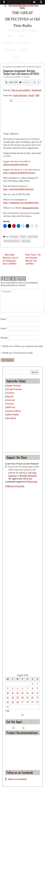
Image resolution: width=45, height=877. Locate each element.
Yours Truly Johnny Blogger (13, 76)
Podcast (38, 67)
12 (18, 693)
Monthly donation (28, 475)
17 (8, 697)
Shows (6, 42)
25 (13, 702)
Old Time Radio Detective (12, 241)
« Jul (7, 710)
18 (13, 697)
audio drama (14, 237)
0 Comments (26, 76)
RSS (37, 95)
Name (4, 319)
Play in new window (21, 90)
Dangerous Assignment (14, 67)
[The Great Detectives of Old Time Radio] (22, 6)
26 (17, 702)
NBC (24, 67)
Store (16, 56)
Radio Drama (26, 241)
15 (33, 693)
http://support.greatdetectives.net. (19, 172)
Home (11, 35)
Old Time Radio (32, 237)
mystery (23, 237)
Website (4, 338)
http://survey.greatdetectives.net (18, 189)
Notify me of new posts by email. (18, 353)
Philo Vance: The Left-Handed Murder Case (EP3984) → (33, 259)
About (21, 35)
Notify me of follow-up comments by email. (23, 346)
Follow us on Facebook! (19, 772)
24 (8, 702)
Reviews (22, 42)
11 (13, 693)
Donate (23, 49)
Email (31, 95)
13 (22, 693)
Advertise (10, 49)
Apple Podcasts (20, 95)
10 (8, 693)
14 (27, 693)
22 (32, 697)
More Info (32, 481)
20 (22, 697)
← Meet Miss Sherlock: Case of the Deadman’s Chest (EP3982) (10, 259)
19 (18, 697)
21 (27, 697)
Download (36, 90)
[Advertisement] (22, 436)
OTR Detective (30, 67)
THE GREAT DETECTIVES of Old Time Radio (22, 19)
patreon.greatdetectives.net (15, 164)
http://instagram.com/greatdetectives (21, 202)
